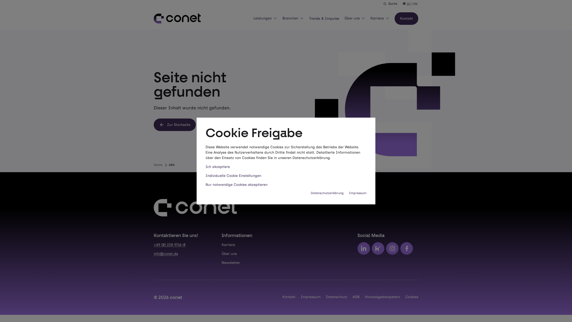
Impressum (357, 193)
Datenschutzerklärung (327, 193)
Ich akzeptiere (218, 167)
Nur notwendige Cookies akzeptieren (236, 184)
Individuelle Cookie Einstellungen (233, 176)
